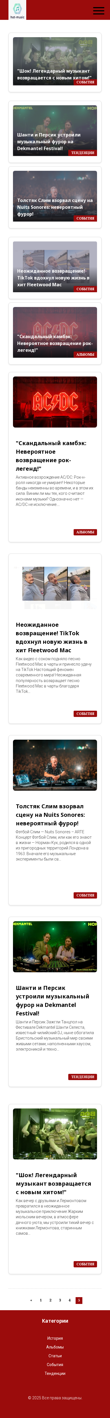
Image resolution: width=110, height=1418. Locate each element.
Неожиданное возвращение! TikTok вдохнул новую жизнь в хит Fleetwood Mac (53, 278)
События (55, 1364)
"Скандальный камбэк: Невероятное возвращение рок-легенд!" (55, 343)
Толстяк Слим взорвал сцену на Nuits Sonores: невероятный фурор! (55, 207)
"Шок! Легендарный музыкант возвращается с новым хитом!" (54, 74)
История (55, 1338)
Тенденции (55, 1373)
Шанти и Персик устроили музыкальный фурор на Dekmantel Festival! (49, 142)
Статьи (55, 1356)
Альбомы (55, 1347)
